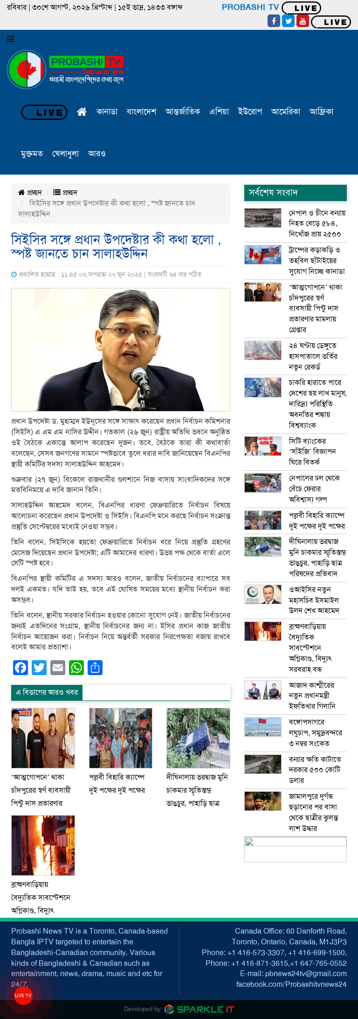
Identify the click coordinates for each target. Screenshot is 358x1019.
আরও (97, 153)
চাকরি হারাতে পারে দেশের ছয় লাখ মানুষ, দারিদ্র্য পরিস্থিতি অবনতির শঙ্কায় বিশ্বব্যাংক (318, 404)
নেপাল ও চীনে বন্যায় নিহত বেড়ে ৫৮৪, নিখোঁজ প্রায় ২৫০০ (317, 224)
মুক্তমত (32, 153)
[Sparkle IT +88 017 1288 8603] (199, 1008)
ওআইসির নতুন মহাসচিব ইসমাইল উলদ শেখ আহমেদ (314, 600)
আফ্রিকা (321, 111)
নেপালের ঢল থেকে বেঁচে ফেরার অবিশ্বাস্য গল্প (314, 489)
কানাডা (106, 111)
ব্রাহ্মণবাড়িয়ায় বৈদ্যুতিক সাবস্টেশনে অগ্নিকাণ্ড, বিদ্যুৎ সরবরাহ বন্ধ (310, 648)
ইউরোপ (250, 111)
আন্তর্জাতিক (182, 111)
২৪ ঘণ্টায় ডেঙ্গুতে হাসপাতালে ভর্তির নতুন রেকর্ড (313, 356)
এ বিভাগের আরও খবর (47, 692)
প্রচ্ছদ (33, 192)
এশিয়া (219, 111)
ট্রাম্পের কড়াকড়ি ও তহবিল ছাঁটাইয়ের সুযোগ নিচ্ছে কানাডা (317, 260)
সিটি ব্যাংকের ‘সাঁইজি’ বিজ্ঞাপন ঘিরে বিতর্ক (312, 452)
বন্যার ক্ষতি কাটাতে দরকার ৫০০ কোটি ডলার (315, 770)
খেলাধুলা (65, 153)
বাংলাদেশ (141, 111)
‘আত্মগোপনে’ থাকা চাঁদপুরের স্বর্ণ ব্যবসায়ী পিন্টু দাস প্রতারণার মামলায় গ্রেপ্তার (315, 309)
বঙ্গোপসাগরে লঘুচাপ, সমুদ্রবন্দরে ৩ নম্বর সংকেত (315, 733)
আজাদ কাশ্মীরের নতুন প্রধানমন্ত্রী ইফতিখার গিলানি (312, 696)
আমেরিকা (285, 111)
